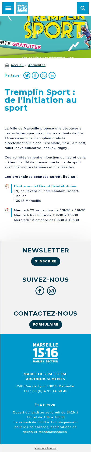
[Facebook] (35, 75)
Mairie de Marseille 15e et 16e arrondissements (22, 8)
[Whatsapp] (43, 75)
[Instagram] (51, 290)
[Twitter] (26, 75)
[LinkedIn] (52, 75)
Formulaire (45, 324)
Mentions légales (45, 448)
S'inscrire (45, 261)
